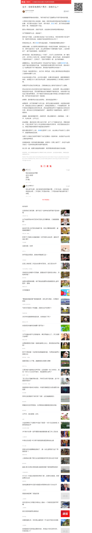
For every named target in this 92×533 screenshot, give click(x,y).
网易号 (28, 2)
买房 (37, 43)
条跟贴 (45, 200)
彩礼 (52, 23)
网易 (23, 2)
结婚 (68, 21)
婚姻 (39, 130)
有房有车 (64, 63)
